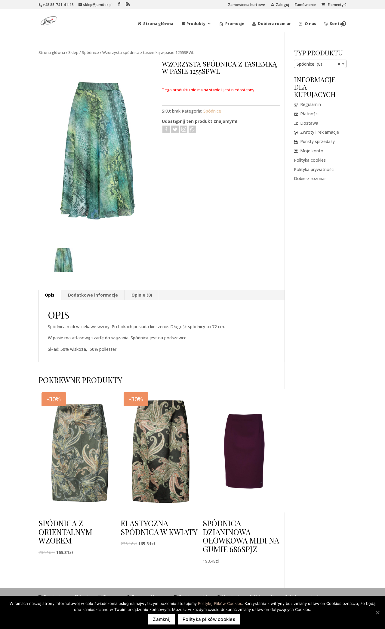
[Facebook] (166, 129)
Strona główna (51, 52)
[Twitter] (175, 129)
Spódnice (90, 52)
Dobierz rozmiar (310, 178)
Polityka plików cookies (209, 619)
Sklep (73, 52)
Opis (49, 295)
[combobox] (320, 64)
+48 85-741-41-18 (58, 4)
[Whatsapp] (192, 129)
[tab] (49, 295)
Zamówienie (305, 5)
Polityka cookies (310, 160)
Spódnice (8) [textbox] (318, 64)
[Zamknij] (377, 612)
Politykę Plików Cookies (220, 603)
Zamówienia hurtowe (246, 5)
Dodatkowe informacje (93, 295)
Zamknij (162, 619)
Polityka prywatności (314, 169)
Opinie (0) (141, 295)
